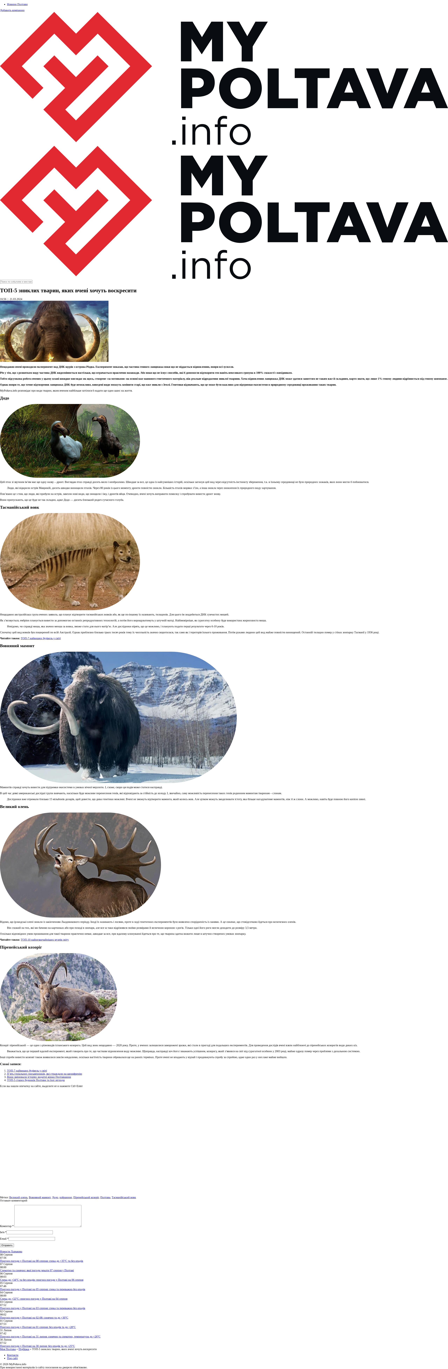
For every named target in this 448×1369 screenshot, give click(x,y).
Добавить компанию (12, 10)
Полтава (105, 1197)
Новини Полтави (17, 4)
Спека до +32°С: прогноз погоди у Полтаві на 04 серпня (33, 1298)
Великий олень (18, 1197)
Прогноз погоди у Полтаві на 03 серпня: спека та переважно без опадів (42, 1308)
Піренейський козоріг (86, 1197)
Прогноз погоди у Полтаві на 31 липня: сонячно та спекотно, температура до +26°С (50, 1336)
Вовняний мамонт (40, 1197)
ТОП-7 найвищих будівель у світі (41, 638)
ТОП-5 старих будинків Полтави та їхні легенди (36, 1080)
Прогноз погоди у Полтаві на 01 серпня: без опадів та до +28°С (38, 1327)
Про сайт (12, 1358)
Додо (55, 1197)
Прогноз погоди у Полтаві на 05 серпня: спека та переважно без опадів (42, 1289)
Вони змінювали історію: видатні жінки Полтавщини (39, 1076)
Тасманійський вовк (124, 1197)
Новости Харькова (11, 1251)
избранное (65, 1197)
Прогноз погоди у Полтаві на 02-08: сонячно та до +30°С (34, 1317)
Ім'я (2, 1232)
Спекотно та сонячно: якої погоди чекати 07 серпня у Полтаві (37, 1270)
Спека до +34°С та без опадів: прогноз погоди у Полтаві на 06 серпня (41, 1279)
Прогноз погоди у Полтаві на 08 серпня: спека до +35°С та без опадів (41, 1260)
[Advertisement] (105, 1143)
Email (3, 1238)
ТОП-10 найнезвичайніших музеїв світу (45, 939)
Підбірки (24, 1349)
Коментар (7, 1226)
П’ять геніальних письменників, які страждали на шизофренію (44, 1073)
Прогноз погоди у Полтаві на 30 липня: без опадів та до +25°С (37, 1345)
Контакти (12, 1355)
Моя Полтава (8, 1349)
